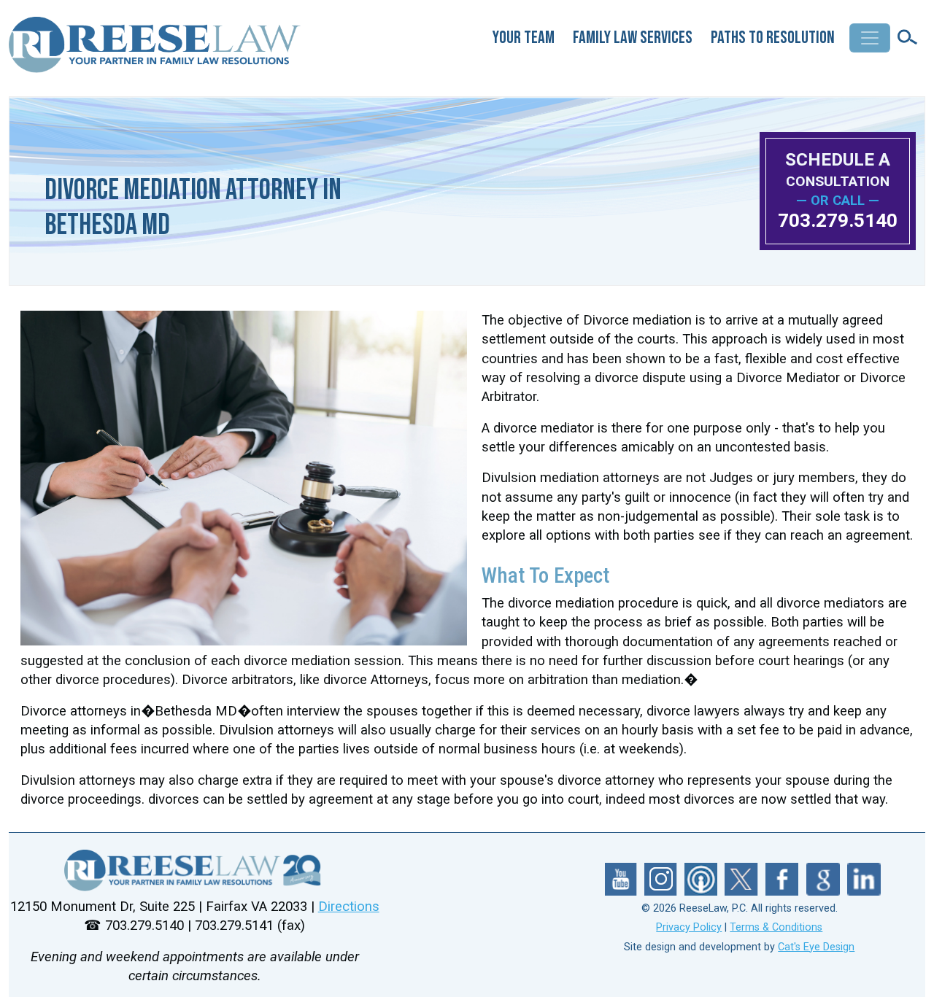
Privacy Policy (689, 927)
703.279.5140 (838, 220)
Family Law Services (632, 37)
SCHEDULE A (837, 170)
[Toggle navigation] (869, 38)
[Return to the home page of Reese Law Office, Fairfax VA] (156, 51)
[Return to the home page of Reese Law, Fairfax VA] (194, 870)
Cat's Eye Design (816, 947)
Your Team (524, 37)
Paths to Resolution (773, 37)
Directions (348, 907)
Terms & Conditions (776, 927)
